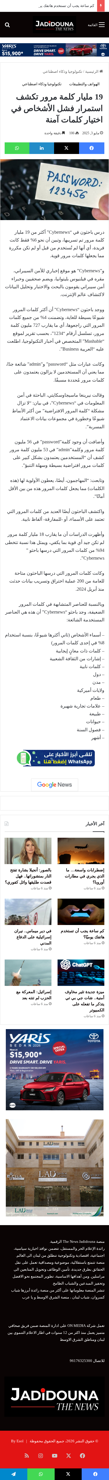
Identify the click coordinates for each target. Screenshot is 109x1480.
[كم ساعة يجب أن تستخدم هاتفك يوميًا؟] (81, 912)
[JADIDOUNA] (54, 24)
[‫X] (66, 148)
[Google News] (54, 785)
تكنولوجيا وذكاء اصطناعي (62, 71)
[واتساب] (17, 148)
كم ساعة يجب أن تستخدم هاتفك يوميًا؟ (63, 5)
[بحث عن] (7, 26)
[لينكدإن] (41, 148)
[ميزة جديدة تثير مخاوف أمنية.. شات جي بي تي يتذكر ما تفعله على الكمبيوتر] (81, 973)
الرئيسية (92, 71)
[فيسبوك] (91, 148)
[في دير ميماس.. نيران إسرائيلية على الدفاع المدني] (28, 912)
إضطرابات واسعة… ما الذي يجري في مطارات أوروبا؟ (84, 876)
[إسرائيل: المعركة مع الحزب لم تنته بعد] (28, 973)
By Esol (17, 1441)
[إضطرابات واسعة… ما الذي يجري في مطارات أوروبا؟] (81, 851)
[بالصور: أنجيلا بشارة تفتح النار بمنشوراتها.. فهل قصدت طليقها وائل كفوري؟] (28, 851)
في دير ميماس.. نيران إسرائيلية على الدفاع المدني (32, 937)
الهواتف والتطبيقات (84, 84)
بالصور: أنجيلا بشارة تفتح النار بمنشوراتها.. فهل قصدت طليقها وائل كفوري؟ (28, 876)
